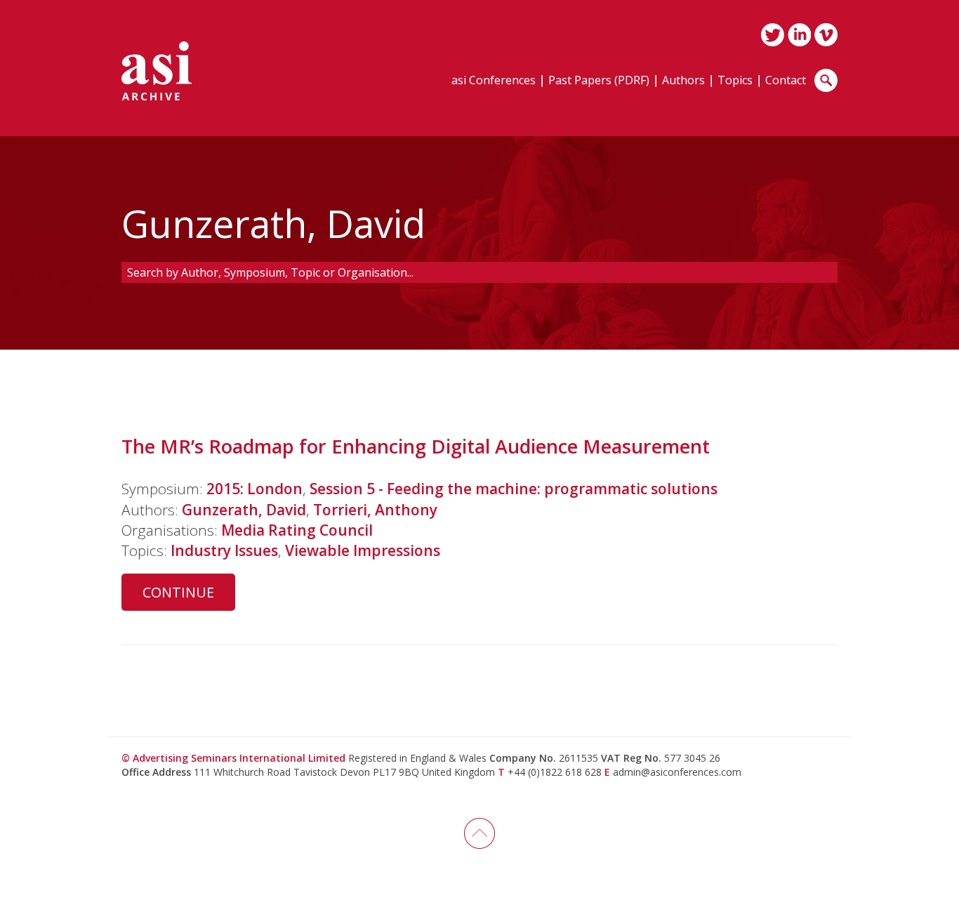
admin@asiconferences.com (677, 772)
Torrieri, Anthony (375, 510)
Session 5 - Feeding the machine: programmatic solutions (513, 488)
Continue (178, 592)
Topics (735, 81)
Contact (785, 81)
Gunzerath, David (244, 510)
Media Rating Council (297, 530)
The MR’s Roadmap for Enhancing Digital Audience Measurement (415, 446)
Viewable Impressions (362, 550)
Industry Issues (224, 550)
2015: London (254, 488)
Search (826, 80)
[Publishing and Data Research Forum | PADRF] (156, 70)
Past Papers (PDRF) (598, 81)
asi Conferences (493, 81)
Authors (683, 81)
